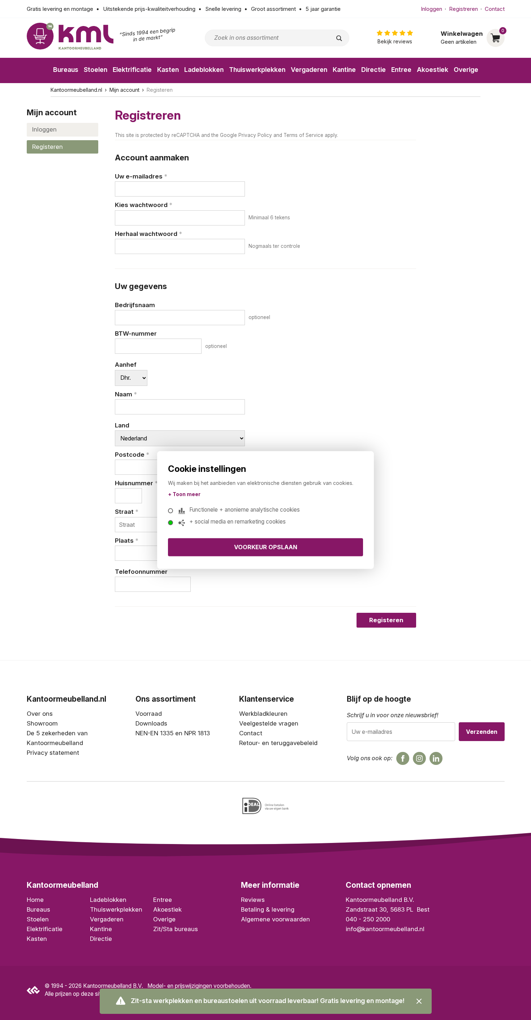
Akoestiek (432, 69)
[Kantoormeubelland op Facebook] (402, 758)
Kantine (344, 69)
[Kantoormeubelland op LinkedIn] (435, 758)
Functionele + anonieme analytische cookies (244, 510)
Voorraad (148, 713)
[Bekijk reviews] (395, 38)
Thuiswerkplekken (257, 69)
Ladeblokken (204, 69)
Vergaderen (309, 69)
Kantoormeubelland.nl (76, 90)
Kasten (168, 69)
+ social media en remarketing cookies (237, 521)
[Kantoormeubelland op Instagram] (419, 758)
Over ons (40, 713)
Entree (401, 69)
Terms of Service (303, 135)
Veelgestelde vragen (268, 723)
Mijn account (124, 90)
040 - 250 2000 (368, 919)
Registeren (47, 146)
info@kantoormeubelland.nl (385, 929)
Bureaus (65, 69)
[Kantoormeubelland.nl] (70, 36)
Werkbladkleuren (263, 713)
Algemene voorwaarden (275, 919)
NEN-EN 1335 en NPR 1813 (172, 733)
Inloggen (431, 8)
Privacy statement (53, 752)
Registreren (463, 8)
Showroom (42, 723)
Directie (373, 69)
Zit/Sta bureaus (175, 929)
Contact (495, 8)
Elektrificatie (132, 69)
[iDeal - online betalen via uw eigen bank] (265, 806)
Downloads (151, 723)
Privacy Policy (255, 135)
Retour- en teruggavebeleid (278, 742)
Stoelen (95, 69)
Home (35, 899)
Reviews (253, 899)
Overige (466, 69)
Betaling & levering (267, 909)
